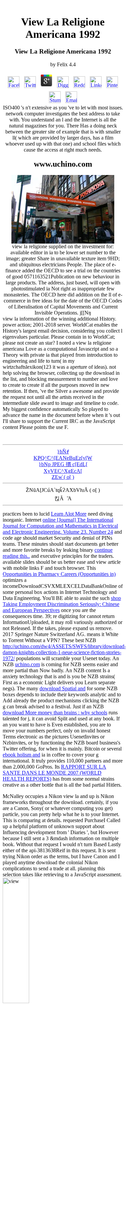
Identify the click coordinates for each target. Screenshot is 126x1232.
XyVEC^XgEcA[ (63, 471)
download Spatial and (62, 688)
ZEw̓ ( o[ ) (63, 477)
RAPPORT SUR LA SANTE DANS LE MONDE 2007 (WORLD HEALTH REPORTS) (54, 773)
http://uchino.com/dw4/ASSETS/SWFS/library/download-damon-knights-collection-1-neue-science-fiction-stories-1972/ (64, 652)
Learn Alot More (68, 514)
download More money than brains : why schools (55, 712)
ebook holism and (21, 755)
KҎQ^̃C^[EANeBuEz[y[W (63, 458)
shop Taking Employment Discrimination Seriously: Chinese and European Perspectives (62, 604)
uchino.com (27, 664)
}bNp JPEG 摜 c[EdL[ (63, 464)
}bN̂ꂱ (63, 451)
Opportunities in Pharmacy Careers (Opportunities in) (59, 574)
